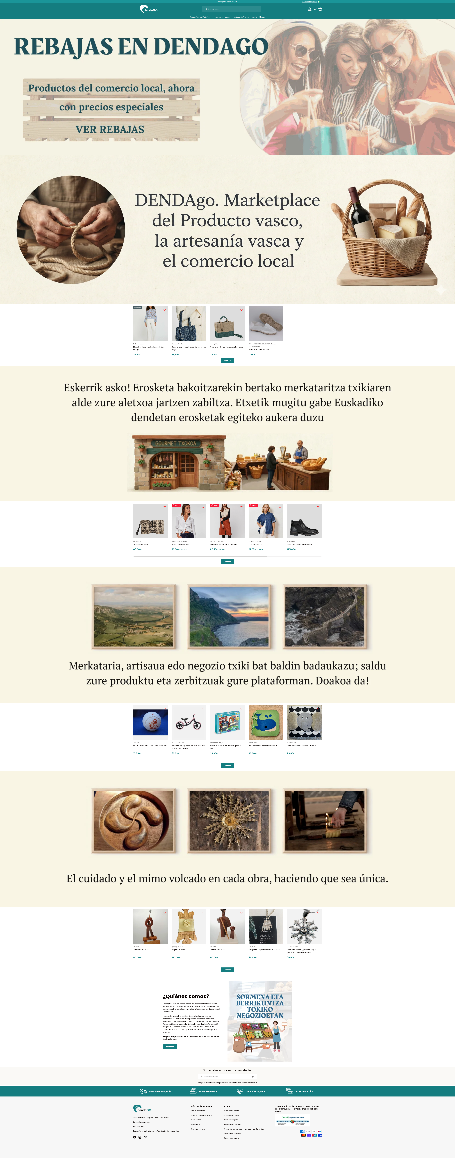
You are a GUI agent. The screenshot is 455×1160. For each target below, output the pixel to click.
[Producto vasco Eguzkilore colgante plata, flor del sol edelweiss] (304, 926)
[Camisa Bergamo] (266, 521)
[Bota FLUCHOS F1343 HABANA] (304, 521)
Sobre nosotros (198, 1110)
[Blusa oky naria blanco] (189, 521)
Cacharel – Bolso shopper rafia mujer (226, 347)
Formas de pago (231, 1115)
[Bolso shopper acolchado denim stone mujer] (189, 323)
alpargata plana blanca (259, 349)
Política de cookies (232, 1133)
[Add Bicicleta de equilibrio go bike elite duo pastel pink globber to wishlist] (203, 708)
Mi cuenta (195, 1124)
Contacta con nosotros (201, 1115)
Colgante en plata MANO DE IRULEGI (264, 949)
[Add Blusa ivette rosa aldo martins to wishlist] (241, 507)
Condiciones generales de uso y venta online (244, 1129)
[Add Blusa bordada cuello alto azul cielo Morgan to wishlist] (164, 309)
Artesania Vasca (241, 17)
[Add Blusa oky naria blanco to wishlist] (203, 507)
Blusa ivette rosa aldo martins (223, 544)
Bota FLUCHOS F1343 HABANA (299, 544)
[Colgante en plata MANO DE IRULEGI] (266, 926)
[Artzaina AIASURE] (227, 926)
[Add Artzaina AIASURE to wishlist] (241, 912)
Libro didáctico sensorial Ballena (263, 745)
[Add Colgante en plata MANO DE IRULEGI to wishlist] (280, 912)
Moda (254, 17)
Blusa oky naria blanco (181, 544)
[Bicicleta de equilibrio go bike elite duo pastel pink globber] (189, 722)
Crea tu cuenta (198, 1129)
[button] (320, 9)
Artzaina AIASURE (217, 949)
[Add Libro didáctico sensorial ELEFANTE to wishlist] (318, 708)
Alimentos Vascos (223, 17)
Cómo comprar (231, 1120)
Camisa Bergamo (256, 544)
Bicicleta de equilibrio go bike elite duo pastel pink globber (188, 747)
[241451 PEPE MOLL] (150, 521)
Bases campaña (231, 1138)
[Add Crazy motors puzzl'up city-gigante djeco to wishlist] (241, 708)
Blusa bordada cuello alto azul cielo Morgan (148, 348)
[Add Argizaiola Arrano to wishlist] (203, 912)
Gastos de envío (231, 1110)
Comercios (196, 1120)
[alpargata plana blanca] (266, 323)
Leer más (170, 1047)
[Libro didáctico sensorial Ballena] (266, 722)
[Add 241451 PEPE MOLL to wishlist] (164, 507)
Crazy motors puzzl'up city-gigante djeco (225, 747)
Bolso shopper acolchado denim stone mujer (189, 348)
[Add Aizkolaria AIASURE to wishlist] (164, 912)
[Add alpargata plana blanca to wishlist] (280, 309)
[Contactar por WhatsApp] (319, 2)
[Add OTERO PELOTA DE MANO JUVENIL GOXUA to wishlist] (164, 708)
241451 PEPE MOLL (140, 544)
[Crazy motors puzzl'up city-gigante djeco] (227, 722)
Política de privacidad (233, 1124)
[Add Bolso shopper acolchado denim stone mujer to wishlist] (203, 309)
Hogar (262, 17)
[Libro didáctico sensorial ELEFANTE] (304, 722)
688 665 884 (138, 1126)
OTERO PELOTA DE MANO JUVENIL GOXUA (150, 745)
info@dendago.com (309, 2)
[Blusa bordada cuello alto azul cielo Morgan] (150, 323)
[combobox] (231, 9)
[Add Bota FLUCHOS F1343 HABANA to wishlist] (318, 507)
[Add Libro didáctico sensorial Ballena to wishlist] (280, 708)
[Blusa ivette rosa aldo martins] (227, 521)
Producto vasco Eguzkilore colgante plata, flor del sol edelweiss (303, 951)
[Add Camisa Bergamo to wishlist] (280, 507)
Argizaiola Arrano (179, 949)
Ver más (227, 360)
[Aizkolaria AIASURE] (150, 926)
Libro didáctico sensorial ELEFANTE (301, 745)
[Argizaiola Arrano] (189, 926)
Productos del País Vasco (201, 17)
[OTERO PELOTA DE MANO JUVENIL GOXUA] (150, 722)
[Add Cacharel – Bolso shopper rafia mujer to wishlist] (241, 309)
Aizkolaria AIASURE (141, 949)
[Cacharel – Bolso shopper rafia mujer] (227, 323)
